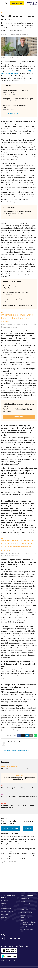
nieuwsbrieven (25, 907)
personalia (5, 914)
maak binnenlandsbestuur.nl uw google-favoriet (28, 922)
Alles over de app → (8, 960)
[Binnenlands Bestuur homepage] (32, 4)
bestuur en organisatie (9, 13)
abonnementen (6, 909)
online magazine (7, 911)
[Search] (35, 6)
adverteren (24, 910)
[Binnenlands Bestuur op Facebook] (2, 938)
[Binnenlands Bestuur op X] (7, 938)
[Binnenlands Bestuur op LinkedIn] (11, 938)
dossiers (4, 917)
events (3, 903)
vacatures (4, 900)
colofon (22, 901)
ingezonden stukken (27, 904)
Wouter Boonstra (9, 34)
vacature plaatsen (26, 912)
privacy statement (26, 927)
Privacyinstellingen (27, 930)
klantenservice (25, 898)
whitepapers (5, 906)
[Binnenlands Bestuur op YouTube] (19, 938)
